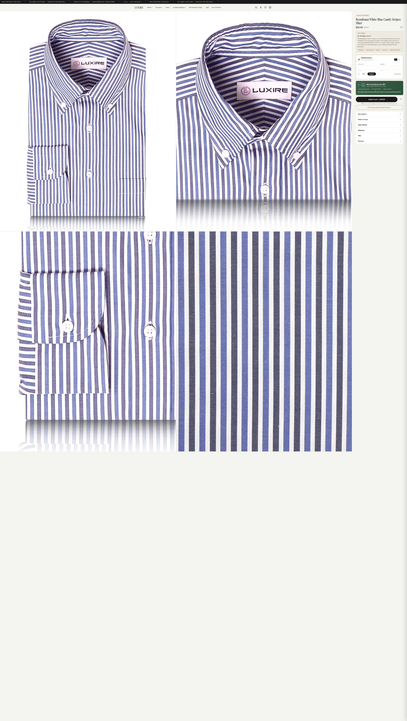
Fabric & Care (363, 119)
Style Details (362, 125)
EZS (196, 7)
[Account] (261, 7)
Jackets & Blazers (179, 7)
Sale (207, 7)
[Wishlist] (265, 7)
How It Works (216, 7)
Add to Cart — (376, 99)
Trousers (159, 7)
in (395, 59)
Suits (168, 7)
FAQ (359, 136)
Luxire (139, 7)
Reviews (361, 141)
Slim (363, 74)
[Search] (256, 7)
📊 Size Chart (397, 74)
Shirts (149, 7)
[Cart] (270, 7)
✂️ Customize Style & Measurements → (379, 107)
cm (399, 59)
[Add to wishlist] (401, 27)
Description (362, 114)
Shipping (361, 130)
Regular (371, 74)
